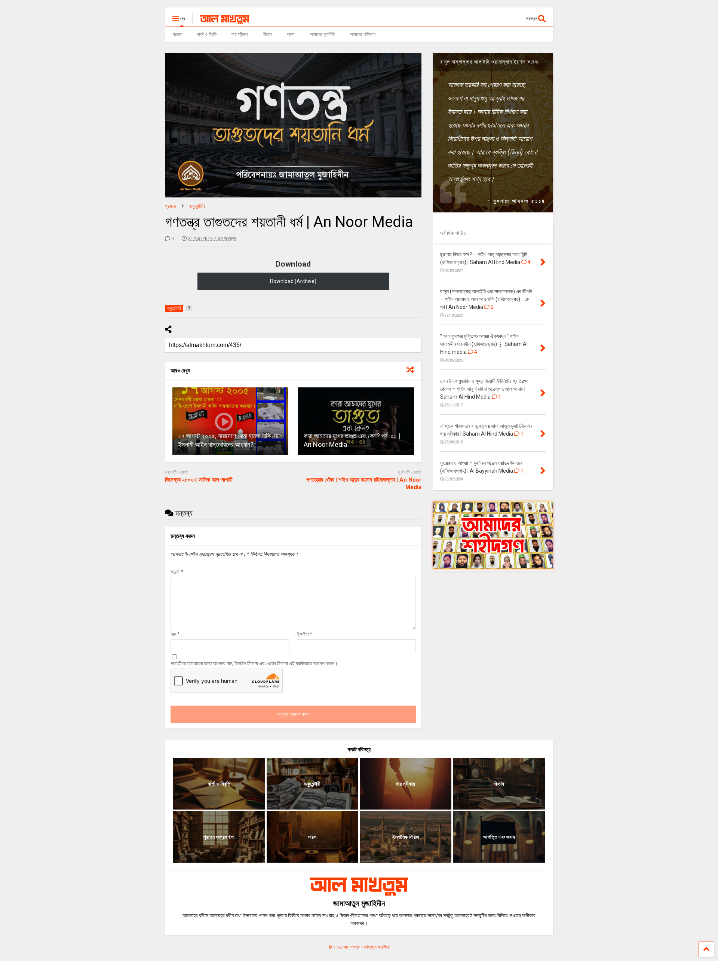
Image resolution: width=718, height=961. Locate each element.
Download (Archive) (293, 281)
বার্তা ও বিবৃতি (207, 34)
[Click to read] (230, 421)
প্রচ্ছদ (177, 34)
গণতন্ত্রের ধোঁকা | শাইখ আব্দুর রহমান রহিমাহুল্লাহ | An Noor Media (363, 483)
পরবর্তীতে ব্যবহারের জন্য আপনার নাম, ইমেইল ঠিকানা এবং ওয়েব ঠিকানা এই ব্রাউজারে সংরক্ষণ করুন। (254, 663)
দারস (291, 34)
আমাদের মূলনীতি (322, 34)
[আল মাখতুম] (220, 21)
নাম (175, 634)
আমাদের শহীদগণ (362, 34)
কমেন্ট (177, 572)
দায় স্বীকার (239, 34)
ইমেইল (304, 634)
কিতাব (267, 34)
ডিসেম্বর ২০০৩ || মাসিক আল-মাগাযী (199, 479)
